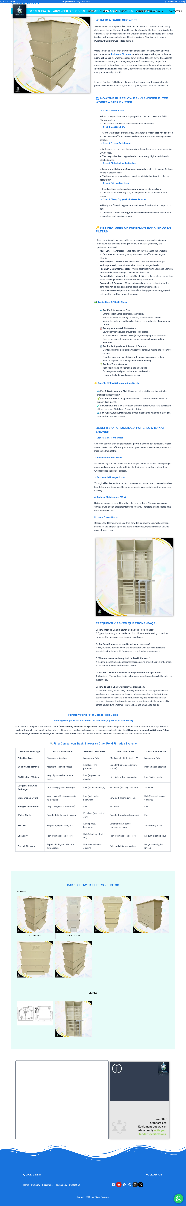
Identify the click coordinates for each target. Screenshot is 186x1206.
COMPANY (105, 11)
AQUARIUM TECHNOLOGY (147, 11)
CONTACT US (175, 11)
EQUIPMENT (121, 11)
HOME (91, 11)
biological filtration (121, 54)
